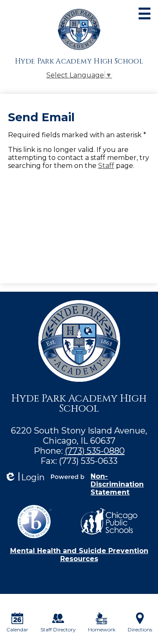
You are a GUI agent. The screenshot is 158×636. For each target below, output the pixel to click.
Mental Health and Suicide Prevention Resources (79, 555)
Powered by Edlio (67, 476)
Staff (106, 166)
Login (24, 477)
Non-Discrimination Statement (117, 484)
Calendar (17, 629)
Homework (101, 629)
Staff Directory (58, 629)
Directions (140, 629)
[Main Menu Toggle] (144, 13)
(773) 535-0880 (95, 451)
